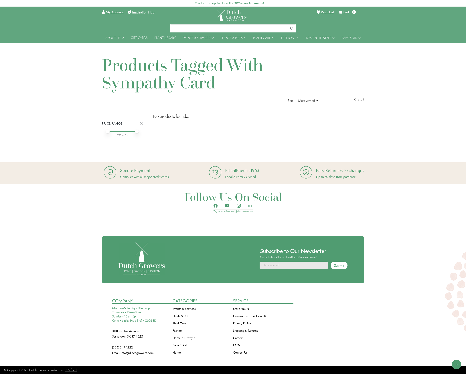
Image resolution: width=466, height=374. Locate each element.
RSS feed (71, 370)
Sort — (292, 101)
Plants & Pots (181, 316)
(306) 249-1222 (122, 347)
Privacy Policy (242, 323)
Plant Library (165, 38)
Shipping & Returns (245, 331)
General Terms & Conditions (251, 316)
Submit (339, 265)
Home (177, 352)
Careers (238, 338)
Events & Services (184, 309)
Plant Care (179, 323)
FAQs (236, 345)
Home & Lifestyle (184, 338)
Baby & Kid (180, 345)
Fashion (178, 331)
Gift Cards (139, 38)
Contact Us (240, 352)
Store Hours (241, 309)
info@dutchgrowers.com (137, 353)
